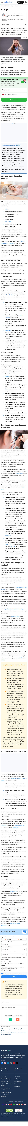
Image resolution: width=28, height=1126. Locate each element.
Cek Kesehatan (18, 1068)
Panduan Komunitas (6, 1092)
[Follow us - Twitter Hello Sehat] (11, 1063)
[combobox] (23, 949)
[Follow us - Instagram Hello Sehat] (5, 1063)
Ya (4, 961)
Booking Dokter (5, 1071)
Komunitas (17, 1071)
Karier (15, 1083)
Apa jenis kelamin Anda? (8, 937)
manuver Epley (15, 616)
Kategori (3, 1068)
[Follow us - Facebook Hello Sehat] (2, 1063)
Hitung (14, 976)
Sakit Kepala (18, 6)
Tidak (9, 961)
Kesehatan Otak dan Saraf (7, 6)
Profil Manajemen (18, 1081)
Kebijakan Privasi (5, 1081)
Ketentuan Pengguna (6, 1078)
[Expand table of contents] (14, 24)
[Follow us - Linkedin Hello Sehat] (8, 1063)
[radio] (2, 961)
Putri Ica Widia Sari (11, 19)
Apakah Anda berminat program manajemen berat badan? (13, 958)
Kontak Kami (17, 1086)
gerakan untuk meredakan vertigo (14, 609)
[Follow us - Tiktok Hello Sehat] (17, 1063)
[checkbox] (2, 974)
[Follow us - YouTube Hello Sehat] (14, 1063)
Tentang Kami (17, 1078)
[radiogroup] (14, 939)
